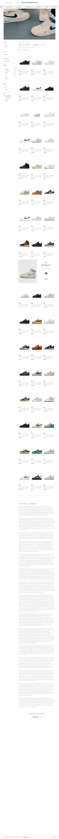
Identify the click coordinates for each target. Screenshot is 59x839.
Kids (6, 47)
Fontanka (6, 69)
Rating (6, 100)
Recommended (8, 95)
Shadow (6, 72)
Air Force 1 (7, 61)
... (42, 495)
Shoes (19, 42)
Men (6, 44)
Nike (6, 54)
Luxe (6, 75)
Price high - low (8, 97)
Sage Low (7, 78)
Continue (53, 837)
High (6, 89)
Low (6, 86)
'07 (5, 67)
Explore (46, 279)
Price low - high (8, 99)
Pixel (6, 73)
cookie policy (25, 837)
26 (44, 495)
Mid (6, 87)
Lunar (6, 77)
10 (41, 495)
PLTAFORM (7, 70)
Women (6, 46)
